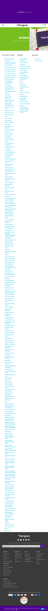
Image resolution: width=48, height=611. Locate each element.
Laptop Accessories (9, 312)
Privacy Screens (8, 382)
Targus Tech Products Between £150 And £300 (10, 467)
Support (22, 94)
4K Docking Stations (9, 79)
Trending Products (9, 503)
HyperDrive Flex (8, 242)
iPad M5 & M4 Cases (10, 282)
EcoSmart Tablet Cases (10, 194)
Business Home (6, 581)
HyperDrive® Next (9, 244)
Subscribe (43, 546)
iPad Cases (7, 278)
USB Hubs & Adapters (10, 510)
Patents (22, 83)
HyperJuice (7, 249)
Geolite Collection (9, 224)
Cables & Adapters (9, 134)
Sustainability (6, 563)
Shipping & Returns (40, 559)
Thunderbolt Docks (9, 501)
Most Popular (8, 355)
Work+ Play (7, 530)
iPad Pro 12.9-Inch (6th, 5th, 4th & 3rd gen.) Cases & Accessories (10, 293)
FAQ (37, 561)
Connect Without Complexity (9, 583)
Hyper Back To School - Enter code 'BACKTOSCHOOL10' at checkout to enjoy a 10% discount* (10, 235)
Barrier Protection (9, 122)
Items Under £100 (9, 298)
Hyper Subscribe (24, 75)
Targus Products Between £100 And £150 (9, 437)
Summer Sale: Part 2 (9, 429)
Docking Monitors (9, 168)
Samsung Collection (9, 403)
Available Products (9, 114)
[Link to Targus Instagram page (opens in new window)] (21, 540)
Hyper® (6, 254)
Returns (22, 90)
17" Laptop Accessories (10, 77)
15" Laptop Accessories (10, 73)
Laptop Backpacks (9, 318)
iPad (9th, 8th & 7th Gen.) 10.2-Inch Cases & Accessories (10, 268)
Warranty (22, 105)
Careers (5, 556)
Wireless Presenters (9, 524)
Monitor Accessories (9, 353)
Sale (6, 402)
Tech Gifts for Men (9, 490)
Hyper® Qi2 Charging (10, 256)
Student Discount (24, 96)
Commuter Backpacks (10, 152)
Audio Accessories (9, 112)
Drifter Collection (9, 176)
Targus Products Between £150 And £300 (9, 442)
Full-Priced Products (9, 219)
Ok (42, 609)
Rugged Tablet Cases (10, 396)
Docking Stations (28, 561)
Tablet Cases (8, 431)
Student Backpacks (9, 417)
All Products (8, 95)
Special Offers (8, 415)
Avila (6, 116)
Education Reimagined (8, 585)
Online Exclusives (9, 369)
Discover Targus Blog (7, 567)
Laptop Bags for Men (9, 325)
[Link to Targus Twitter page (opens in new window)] (23, 540)
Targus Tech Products (10, 459)
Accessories (8, 84)
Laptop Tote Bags (9, 340)
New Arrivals (8, 360)
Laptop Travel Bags (9, 342)
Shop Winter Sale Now (10, 413)
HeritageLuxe (8, 230)
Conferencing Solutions (10, 159)
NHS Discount (18, 556)
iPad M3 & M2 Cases (9, 280)
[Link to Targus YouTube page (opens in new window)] (26, 540)
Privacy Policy (23, 85)
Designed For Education (25, 68)
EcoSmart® (7, 196)
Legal (21, 81)
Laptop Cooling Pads (9, 332)
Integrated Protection (10, 260)
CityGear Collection (9, 139)
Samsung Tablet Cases (10, 409)
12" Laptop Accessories (10, 67)
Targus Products (8, 433)
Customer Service (40, 554)
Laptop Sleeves (8, 338)
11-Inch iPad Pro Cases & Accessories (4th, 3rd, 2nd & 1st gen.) (10, 64)
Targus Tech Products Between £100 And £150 (10, 463)
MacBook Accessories (10, 344)
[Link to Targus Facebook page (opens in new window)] (18, 540)
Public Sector (6, 569)
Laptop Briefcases (9, 330)
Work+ (6, 528)
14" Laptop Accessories (10, 71)
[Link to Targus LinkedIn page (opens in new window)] (29, 540)
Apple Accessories (9, 110)
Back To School (8, 118)
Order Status (39, 556)
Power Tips (7, 380)
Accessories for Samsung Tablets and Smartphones (10, 88)
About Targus (6, 554)
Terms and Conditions (25, 103)
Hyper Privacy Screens (10, 240)
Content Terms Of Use (25, 66)
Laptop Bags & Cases (10, 320)
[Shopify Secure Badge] (10, 594)
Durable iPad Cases (9, 182)
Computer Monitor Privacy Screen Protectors (9, 156)
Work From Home (9, 526)
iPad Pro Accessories (10, 296)
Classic (6, 141)
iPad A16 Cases (8, 271)
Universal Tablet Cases (10, 508)
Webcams (7, 522)
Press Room (38, 58)
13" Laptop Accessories (10, 69)
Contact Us (22, 64)
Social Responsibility (24, 92)
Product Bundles (9, 384)
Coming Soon (8, 150)
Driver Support (23, 70)
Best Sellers (8, 124)
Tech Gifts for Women (10, 492)
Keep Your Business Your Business (10, 586)
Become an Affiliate (7, 571)
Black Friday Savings (10, 130)
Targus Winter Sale (9, 484)
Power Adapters (8, 378)
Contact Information (24, 62)
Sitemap (38, 563)
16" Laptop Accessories (10, 75)
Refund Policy (6, 574)
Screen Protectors (9, 411)
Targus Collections (24, 101)
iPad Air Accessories (9, 276)
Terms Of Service (7, 572)
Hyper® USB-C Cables (10, 258)
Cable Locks (8, 132)
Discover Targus (38, 60)
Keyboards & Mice (9, 307)
